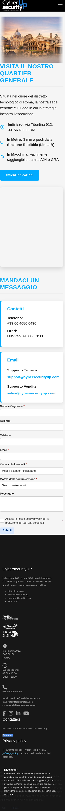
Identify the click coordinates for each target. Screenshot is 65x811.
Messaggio (7, 493)
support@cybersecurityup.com (33, 377)
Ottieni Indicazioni (19, 175)
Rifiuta (14, 807)
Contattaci (7, 735)
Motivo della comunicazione (18, 479)
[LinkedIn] (19, 713)
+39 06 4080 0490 (21, 323)
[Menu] (60, 6)
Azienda (5, 420)
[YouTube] (26, 713)
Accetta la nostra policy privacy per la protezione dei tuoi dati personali (34, 520)
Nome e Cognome (12, 406)
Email (4, 450)
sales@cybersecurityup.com (31, 393)
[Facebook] (4, 713)
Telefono (5, 435)
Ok (4, 807)
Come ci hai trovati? (13, 464)
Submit (7, 530)
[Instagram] (11, 713)
